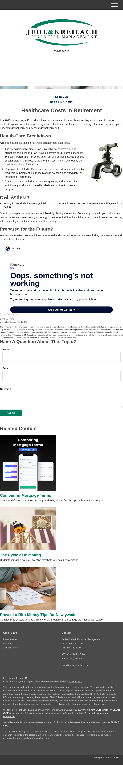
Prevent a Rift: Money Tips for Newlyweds (38, 614)
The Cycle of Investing (20, 555)
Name (5, 349)
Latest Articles (10, 639)
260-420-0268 (61, 51)
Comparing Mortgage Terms (25, 495)
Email (5, 368)
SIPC (5, 725)
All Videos (8, 643)
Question (5, 389)
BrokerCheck (75, 681)
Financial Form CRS (18, 678)
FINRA (114, 722)
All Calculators (10, 647)
